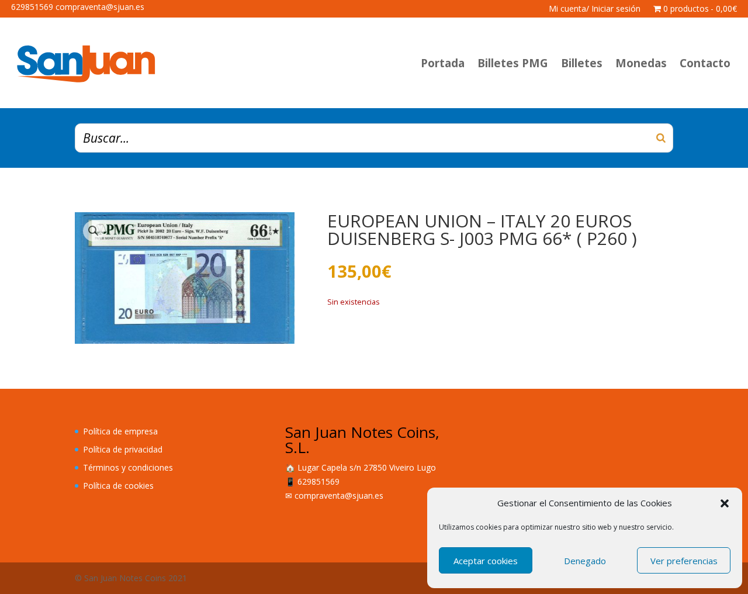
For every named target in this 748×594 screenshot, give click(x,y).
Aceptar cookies (485, 561)
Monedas (641, 63)
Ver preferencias (684, 561)
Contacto (705, 63)
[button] (724, 503)
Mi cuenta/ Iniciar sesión (594, 9)
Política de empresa (120, 431)
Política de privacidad (122, 449)
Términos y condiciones (128, 467)
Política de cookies (118, 485)
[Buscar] (661, 138)
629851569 (318, 481)
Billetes (581, 63)
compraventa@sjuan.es (339, 495)
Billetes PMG (512, 63)
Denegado (585, 561)
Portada (443, 63)
